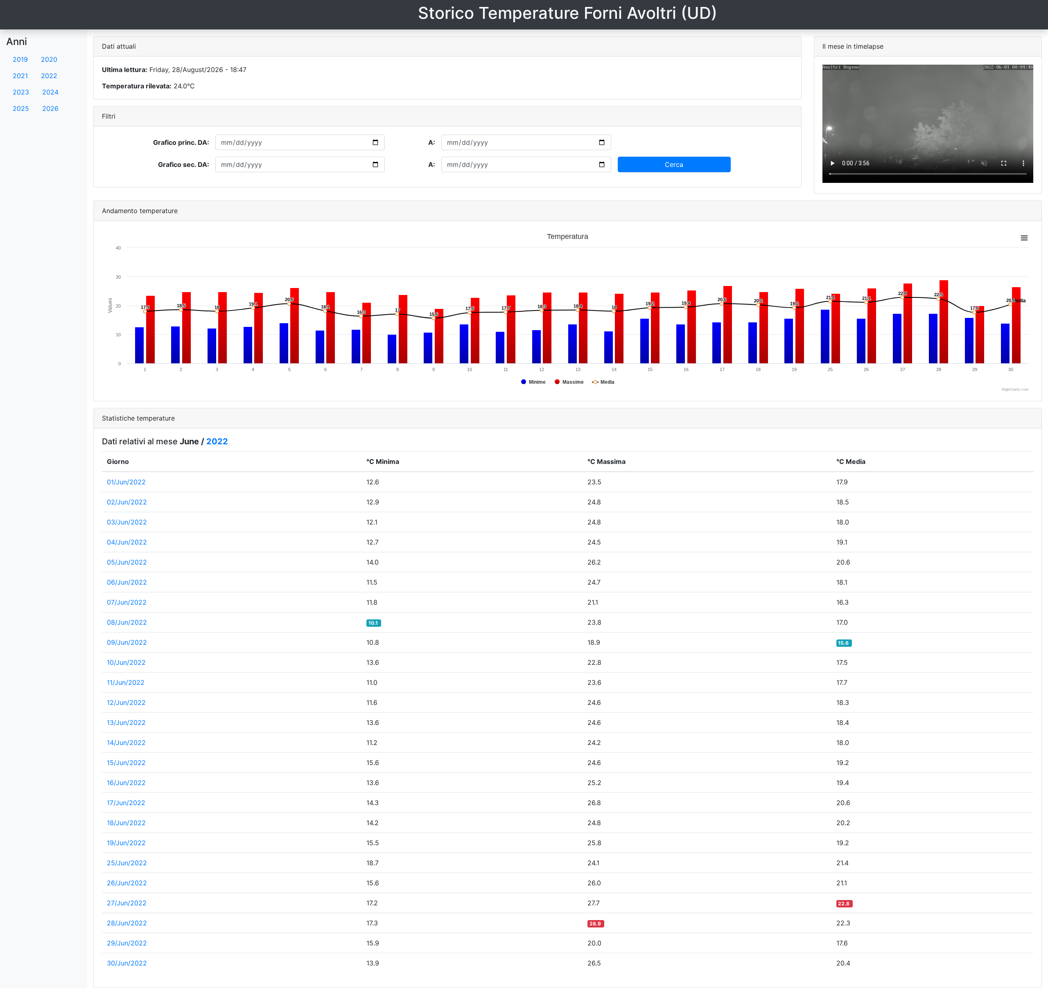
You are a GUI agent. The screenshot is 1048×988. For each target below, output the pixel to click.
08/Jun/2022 (127, 622)
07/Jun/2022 (127, 602)
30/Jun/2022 (127, 963)
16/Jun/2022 (126, 783)
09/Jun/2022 (127, 642)
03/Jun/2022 (127, 522)
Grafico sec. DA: (183, 164)
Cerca (674, 164)
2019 (20, 59)
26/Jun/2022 (127, 883)
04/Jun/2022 (127, 542)
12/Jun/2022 (126, 702)
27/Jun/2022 (127, 903)
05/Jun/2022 (127, 562)
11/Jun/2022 (126, 682)
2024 (50, 92)
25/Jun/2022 (127, 863)
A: (431, 142)
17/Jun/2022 (126, 803)
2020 (49, 59)
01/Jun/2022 (126, 482)
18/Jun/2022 (126, 823)
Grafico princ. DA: (181, 142)
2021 (20, 76)
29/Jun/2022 (127, 943)
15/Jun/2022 (126, 762)
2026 (50, 108)
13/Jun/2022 (126, 722)
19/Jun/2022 (126, 843)
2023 (21, 92)
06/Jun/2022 (127, 582)
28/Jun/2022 (127, 923)
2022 (49, 76)
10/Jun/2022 (126, 662)
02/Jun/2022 (127, 502)
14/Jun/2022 (126, 742)
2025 (21, 108)
